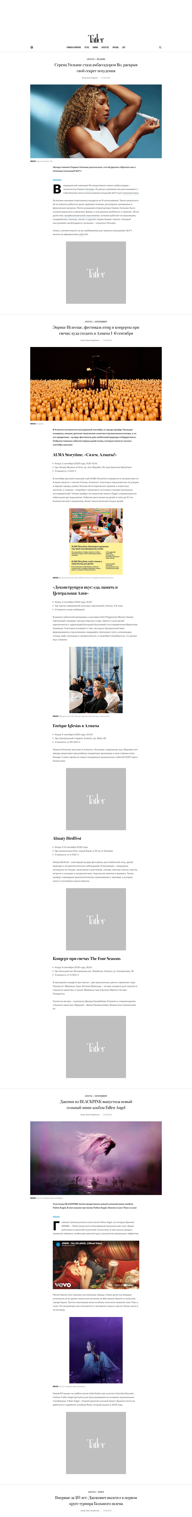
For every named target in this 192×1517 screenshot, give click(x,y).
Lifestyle (105, 47)
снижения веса (130, 192)
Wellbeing (101, 59)
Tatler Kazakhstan (92, 340)
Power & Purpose (74, 47)
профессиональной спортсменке (82, 215)
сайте (82, 234)
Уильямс (89, 189)
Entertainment (101, 321)
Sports (101, 1492)
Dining (95, 47)
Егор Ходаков (92, 78)
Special (116, 47)
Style (87, 47)
